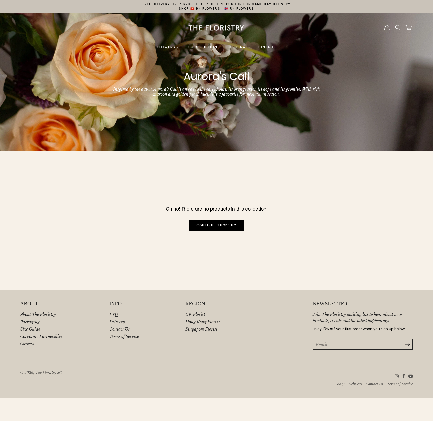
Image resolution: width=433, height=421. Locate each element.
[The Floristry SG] (216, 27)
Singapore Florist (201, 329)
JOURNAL (238, 47)
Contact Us (119, 329)
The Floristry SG (48, 373)
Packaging (30, 321)
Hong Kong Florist (202, 321)
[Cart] (409, 28)
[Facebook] (403, 376)
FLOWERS (166, 47)
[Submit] (407, 344)
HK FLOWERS (208, 8)
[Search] (398, 28)
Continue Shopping (216, 225)
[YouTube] (410, 376)
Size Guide (30, 329)
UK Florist (195, 314)
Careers (27, 343)
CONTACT (266, 47)
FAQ (113, 314)
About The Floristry (38, 314)
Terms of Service (124, 336)
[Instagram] (396, 376)
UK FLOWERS (242, 8)
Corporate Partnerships (41, 336)
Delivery (117, 321)
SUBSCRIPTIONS (204, 47)
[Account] (387, 28)
